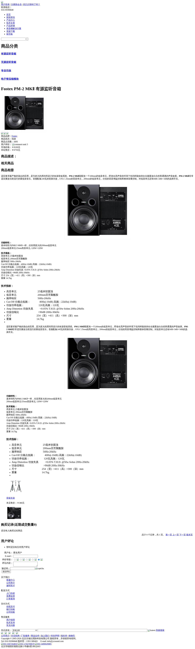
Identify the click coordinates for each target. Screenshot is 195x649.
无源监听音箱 (8, 62)
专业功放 (6, 70)
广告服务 (25, 636)
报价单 (64, 636)
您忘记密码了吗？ (31, 4)
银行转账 (10, 609)
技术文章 (10, 23)
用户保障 (10, 620)
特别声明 (55, 636)
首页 (8, 14)
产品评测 (10, 26)
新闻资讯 (10, 17)
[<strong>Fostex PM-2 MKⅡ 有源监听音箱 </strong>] (24, 131)
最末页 (189, 535)
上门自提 (10, 593)
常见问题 (10, 625)
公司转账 (10, 612)
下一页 (182, 535)
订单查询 (10, 599)
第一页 (169, 535)
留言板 (9, 34)
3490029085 (45, 644)
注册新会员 (16, 4)
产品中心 (10, 20)
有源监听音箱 (8, 53)
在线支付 (10, 606)
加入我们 (45, 636)
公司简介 (10, 583)
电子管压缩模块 (10, 78)
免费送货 (10, 596)
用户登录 (5, 4)
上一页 (175, 535)
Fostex (14, 136)
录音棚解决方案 (13, 28)
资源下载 (10, 31)
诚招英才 (10, 585)
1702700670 (28, 644)
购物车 (72, 636)
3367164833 (12, 644)
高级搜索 (160, 630)
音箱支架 (10, 498)
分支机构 (15, 636)
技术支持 (10, 622)
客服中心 (10, 580)
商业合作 (35, 636)
